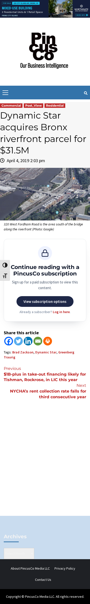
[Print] (47, 341)
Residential (55, 105)
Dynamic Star (45, 352)
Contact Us (43, 579)
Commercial (11, 105)
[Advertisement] (45, 466)
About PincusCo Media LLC (30, 568)
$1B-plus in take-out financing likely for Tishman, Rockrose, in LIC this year (45, 374)
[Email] (38, 341)
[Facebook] (8, 341)
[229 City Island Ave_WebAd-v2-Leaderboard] (45, 8)
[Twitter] (18, 341)
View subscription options (45, 301)
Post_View (33, 105)
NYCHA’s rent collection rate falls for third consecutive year (48, 391)
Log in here (61, 312)
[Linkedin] (28, 341)
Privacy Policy (64, 568)
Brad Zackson (23, 352)
